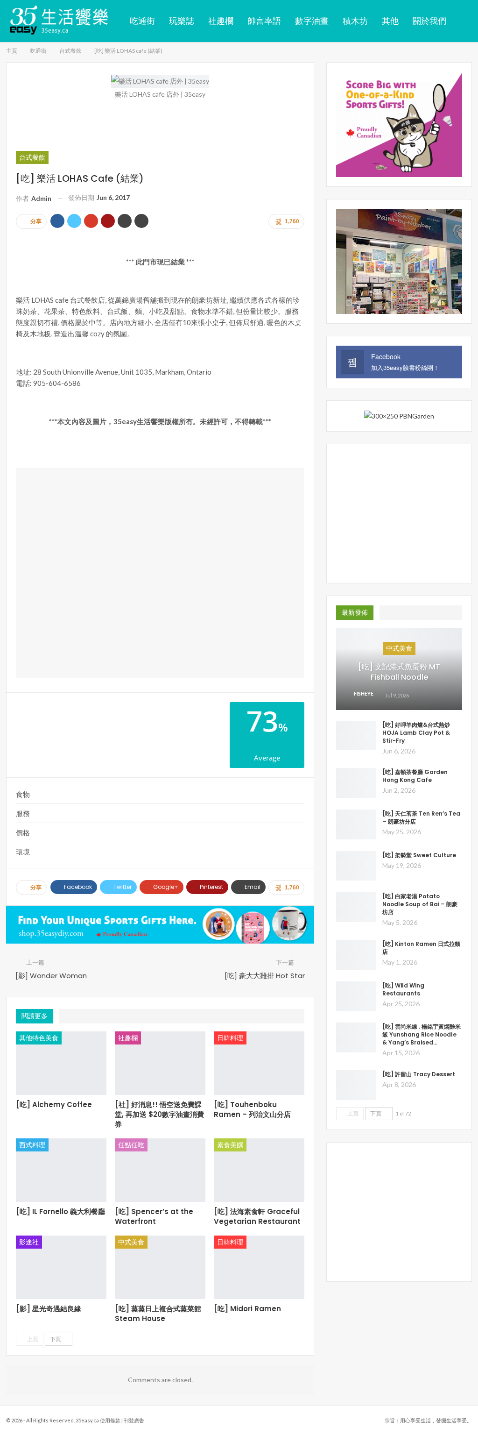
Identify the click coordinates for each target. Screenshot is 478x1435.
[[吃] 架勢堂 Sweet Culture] (356, 866)
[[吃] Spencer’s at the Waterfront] (160, 1170)
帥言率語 (264, 21)
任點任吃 (131, 1145)
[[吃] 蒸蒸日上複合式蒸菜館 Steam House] (160, 1267)
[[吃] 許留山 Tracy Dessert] (356, 1085)
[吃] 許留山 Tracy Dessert (418, 1074)
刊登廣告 (134, 1420)
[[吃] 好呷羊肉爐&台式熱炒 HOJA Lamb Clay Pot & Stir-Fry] (356, 736)
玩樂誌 (181, 21)
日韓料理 (230, 1038)
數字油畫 (312, 21)
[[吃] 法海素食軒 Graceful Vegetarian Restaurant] (259, 1170)
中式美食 (131, 1242)
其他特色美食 (38, 1038)
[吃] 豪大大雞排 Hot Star (265, 975)
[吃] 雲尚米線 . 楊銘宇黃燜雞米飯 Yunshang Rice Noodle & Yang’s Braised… (421, 1034)
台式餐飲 (32, 157)
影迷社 (29, 1242)
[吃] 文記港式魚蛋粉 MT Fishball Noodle (399, 671)
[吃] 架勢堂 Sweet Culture (419, 855)
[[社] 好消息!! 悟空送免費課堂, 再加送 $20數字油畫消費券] (160, 1063)
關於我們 (429, 21)
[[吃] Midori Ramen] (259, 1267)
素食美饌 (230, 1145)
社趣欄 (220, 21)
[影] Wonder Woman (51, 975)
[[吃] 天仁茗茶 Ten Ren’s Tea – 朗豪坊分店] (356, 824)
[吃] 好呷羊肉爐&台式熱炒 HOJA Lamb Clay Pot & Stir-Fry (416, 733)
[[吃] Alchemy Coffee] (61, 1063)
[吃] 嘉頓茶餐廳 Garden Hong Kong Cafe (415, 776)
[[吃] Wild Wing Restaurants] (356, 996)
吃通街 (142, 21)
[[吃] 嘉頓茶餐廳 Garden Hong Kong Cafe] (356, 783)
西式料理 (32, 1145)
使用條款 (110, 1420)
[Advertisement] (160, 124)
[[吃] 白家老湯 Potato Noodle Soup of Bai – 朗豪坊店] (356, 907)
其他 (390, 21)
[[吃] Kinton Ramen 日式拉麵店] (356, 955)
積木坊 (355, 21)
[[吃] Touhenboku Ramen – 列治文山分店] (259, 1063)
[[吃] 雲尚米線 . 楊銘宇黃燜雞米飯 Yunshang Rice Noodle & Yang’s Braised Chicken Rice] (356, 1037)
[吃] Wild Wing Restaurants (403, 989)
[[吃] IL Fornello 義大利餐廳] (61, 1170)
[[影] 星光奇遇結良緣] (61, 1267)
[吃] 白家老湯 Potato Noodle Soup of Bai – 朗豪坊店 (419, 904)
